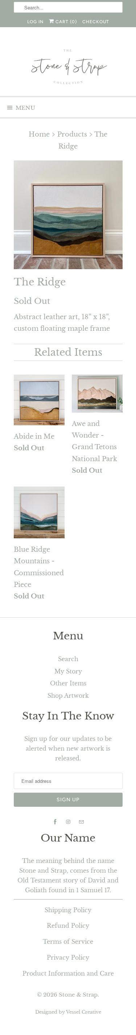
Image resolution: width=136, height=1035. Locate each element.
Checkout (95, 21)
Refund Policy (68, 925)
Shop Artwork (68, 695)
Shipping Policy (68, 910)
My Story (68, 671)
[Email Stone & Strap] (81, 822)
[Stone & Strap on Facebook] (55, 822)
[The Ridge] (68, 214)
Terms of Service (68, 941)
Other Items (68, 683)
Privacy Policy (68, 957)
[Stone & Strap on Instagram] (68, 822)
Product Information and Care (68, 973)
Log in (35, 21)
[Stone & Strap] (68, 67)
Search (68, 659)
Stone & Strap (78, 994)
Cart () (65, 21)
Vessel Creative (83, 1012)
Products (72, 134)
